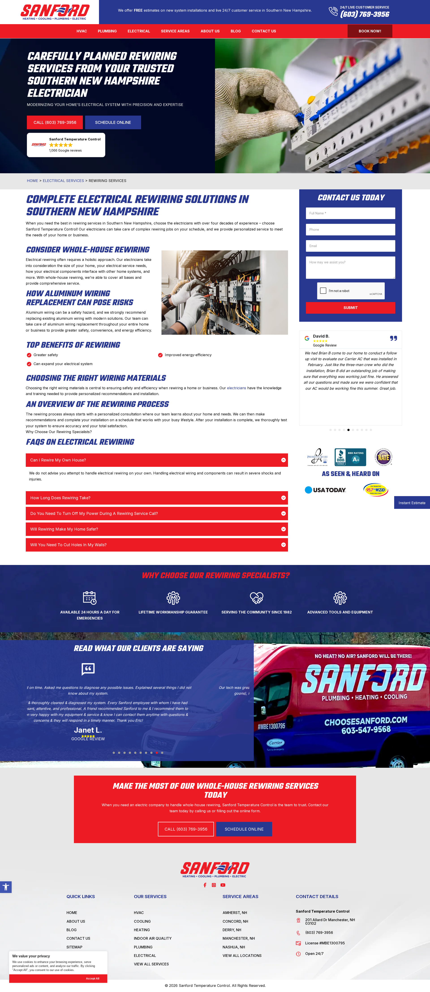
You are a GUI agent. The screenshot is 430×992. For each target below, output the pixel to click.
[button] (6, 887)
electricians (236, 388)
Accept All (92, 978)
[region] (58, 967)
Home (32, 180)
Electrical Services (63, 180)
